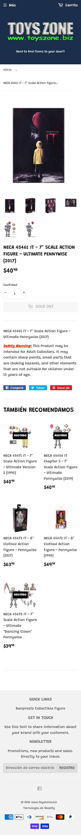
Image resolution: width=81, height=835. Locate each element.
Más (12, 5)
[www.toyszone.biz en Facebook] (39, 789)
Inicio (7, 69)
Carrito (71, 5)
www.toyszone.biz (44, 802)
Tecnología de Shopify (39, 808)
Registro (67, 768)
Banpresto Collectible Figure (40, 708)
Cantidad (10, 285)
